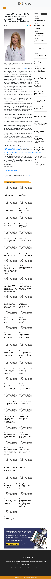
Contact (38, 567)
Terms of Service (14, 567)
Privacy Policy (23, 567)
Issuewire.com (24, 68)
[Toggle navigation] (4, 8)
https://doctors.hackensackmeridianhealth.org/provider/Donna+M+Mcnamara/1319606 (22, 152)
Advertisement (31, 567)
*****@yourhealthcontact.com (10, 170)
